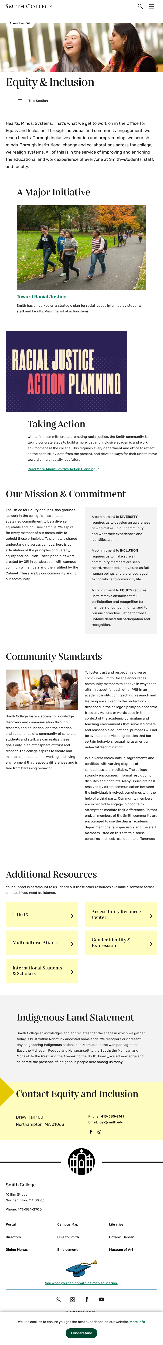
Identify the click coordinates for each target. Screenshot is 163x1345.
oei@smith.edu (111, 1122)
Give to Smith (68, 1237)
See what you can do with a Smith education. (81, 1283)
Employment (67, 1250)
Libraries (116, 1224)
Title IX (20, 914)
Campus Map (67, 1224)
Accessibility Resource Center (116, 914)
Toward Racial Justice (41, 297)
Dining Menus (17, 1250)
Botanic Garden (121, 1237)
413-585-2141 (112, 1116)
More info (137, 1322)
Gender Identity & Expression (111, 943)
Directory (13, 1237)
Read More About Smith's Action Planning (62, 469)
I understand (81, 1333)
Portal (11, 1224)
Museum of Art (121, 1250)
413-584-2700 (30, 1209)
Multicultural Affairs (35, 942)
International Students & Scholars (37, 971)
